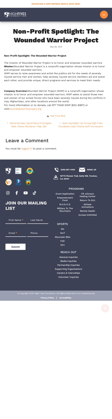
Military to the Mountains (65, 209)
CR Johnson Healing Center (87, 195)
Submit (15, 246)
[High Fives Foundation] (15, 15)
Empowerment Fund (65, 199)
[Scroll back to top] (104, 361)
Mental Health (87, 211)
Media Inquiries (68, 261)
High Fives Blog (57, 116)
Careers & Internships (68, 273)
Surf (62, 233)
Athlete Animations (88, 205)
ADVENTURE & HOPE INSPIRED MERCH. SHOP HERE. (56, 4)
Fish (62, 241)
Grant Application (65, 193)
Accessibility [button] (65, 298)
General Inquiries (68, 257)
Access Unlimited (87, 215)
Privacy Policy (47, 298)
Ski (62, 229)
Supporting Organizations (68, 269)
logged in (26, 148)
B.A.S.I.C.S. (65, 204)
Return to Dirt (87, 200)
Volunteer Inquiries (68, 277)
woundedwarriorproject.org (25, 108)
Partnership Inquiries (68, 265)
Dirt (63, 245)
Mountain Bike (62, 237)
